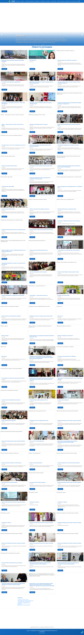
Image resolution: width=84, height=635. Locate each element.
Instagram (20, 603)
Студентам (48, 1)
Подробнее (4, 89)
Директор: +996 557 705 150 (23, 599)
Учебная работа (54, 1)
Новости (23, 1)
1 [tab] (40, 44)
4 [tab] (43, 44)
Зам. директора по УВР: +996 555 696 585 (25, 600)
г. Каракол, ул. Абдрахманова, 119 (24, 602)
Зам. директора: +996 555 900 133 (24, 601)
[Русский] (79, 1)
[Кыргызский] (78, 1)
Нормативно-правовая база (30, 1)
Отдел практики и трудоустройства (72, 1)
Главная (13, 1)
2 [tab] (41, 44)
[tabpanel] (42, 35)
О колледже (18, 1)
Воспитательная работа (61, 1)
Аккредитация (38, 1)
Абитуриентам (43, 1)
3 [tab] (42, 44)
